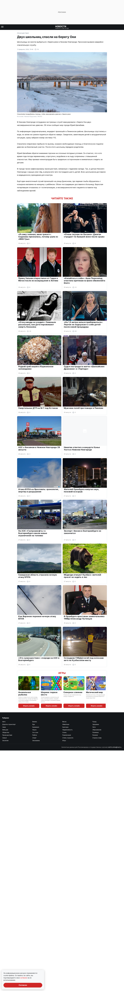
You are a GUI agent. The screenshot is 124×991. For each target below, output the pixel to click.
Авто (3, 721)
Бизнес (34, 721)
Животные (65, 724)
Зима (4, 727)
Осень (64, 732)
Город (94, 721)
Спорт (34, 738)
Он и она (35, 732)
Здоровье (95, 724)
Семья (4, 738)
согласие (24, 978)
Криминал (35, 727)
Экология (5, 740)
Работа (34, 735)
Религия (95, 735)
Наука (34, 730)
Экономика (36, 740)
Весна (64, 721)
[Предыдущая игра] (19, 683)
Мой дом (5, 730)
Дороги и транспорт (9, 724)
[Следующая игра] (104, 683)
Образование (96, 730)
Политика (95, 732)
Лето (94, 727)
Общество (5, 732)
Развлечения (66, 735)
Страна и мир (97, 738)
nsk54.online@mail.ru (114, 747)
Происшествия (23, 33)
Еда (33, 724)
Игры (62, 673)
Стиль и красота (67, 738)
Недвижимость (67, 730)
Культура (65, 727)
